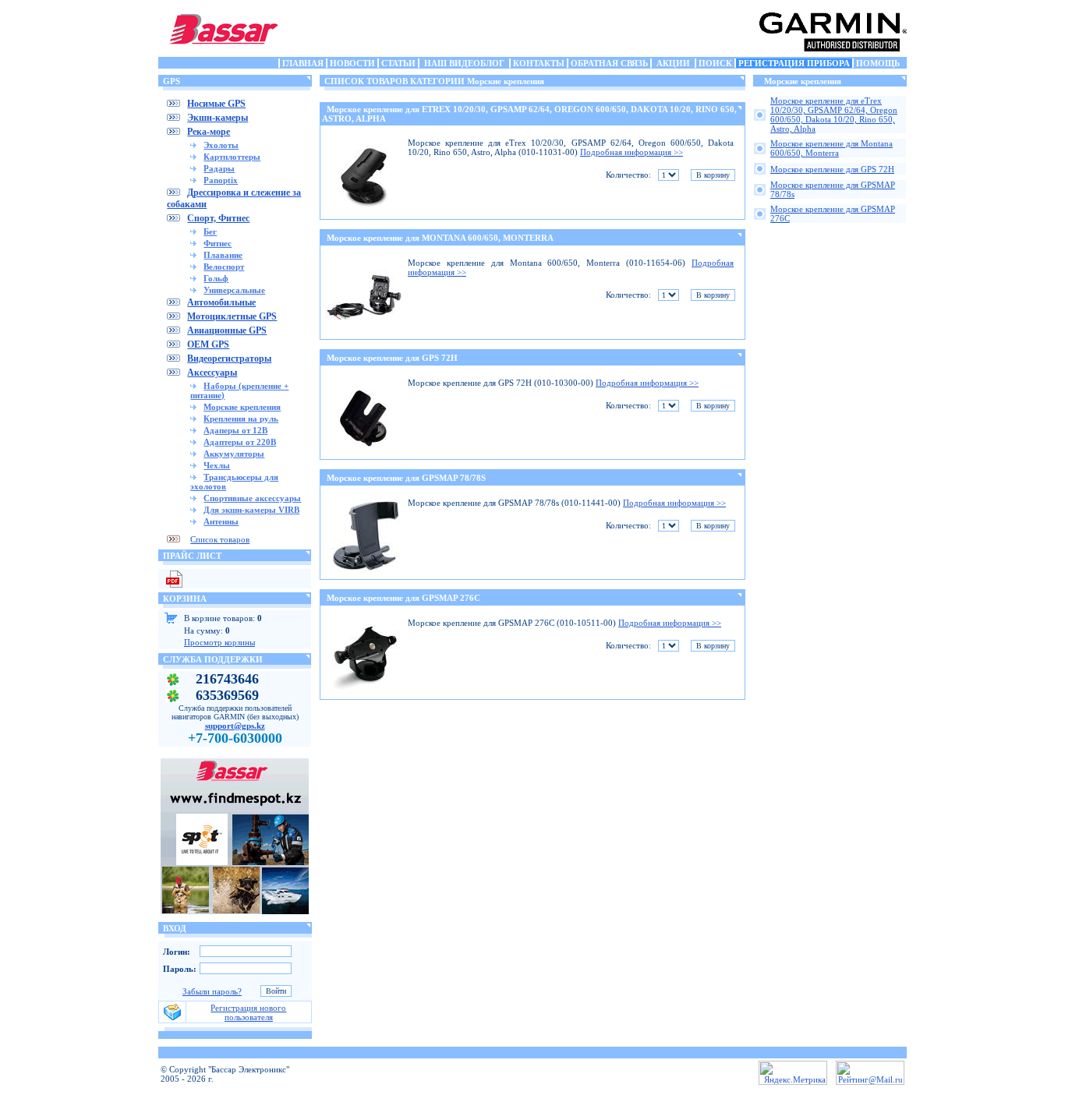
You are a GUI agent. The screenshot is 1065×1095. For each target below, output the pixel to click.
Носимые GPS (216, 103)
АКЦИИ (673, 63)
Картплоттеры (231, 156)
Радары (219, 168)
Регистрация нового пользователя (248, 1012)
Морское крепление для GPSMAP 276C (403, 597)
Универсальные (234, 290)
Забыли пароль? (212, 991)
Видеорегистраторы (229, 358)
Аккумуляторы (233, 453)
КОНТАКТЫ (538, 63)
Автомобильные (221, 302)
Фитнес (217, 243)
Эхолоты (221, 145)
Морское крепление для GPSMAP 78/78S (406, 477)
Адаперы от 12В (235, 430)
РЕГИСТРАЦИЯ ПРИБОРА (794, 63)
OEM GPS (208, 344)
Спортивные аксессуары (252, 498)
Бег (210, 231)
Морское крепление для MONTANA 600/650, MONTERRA (440, 237)
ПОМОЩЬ (878, 63)
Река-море (208, 131)
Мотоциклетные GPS (232, 316)
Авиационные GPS (227, 330)
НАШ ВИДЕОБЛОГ (464, 63)
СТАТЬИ (398, 63)
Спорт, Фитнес (218, 218)
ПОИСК (715, 63)
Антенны (221, 521)
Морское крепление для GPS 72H (392, 357)
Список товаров (219, 539)
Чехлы (216, 465)
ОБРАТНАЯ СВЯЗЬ (609, 63)
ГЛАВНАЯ (303, 63)
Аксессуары (212, 372)
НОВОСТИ (352, 63)
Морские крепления (242, 407)
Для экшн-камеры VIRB (251, 509)
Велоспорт (223, 266)
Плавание (222, 255)
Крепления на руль (240, 418)
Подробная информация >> (631, 152)
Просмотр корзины (219, 642)
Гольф (215, 278)
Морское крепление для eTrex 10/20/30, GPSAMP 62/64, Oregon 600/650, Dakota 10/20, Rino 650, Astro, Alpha (833, 114)
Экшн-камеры (217, 117)
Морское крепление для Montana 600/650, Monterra (831, 148)
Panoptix (220, 180)
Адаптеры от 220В (239, 442)
